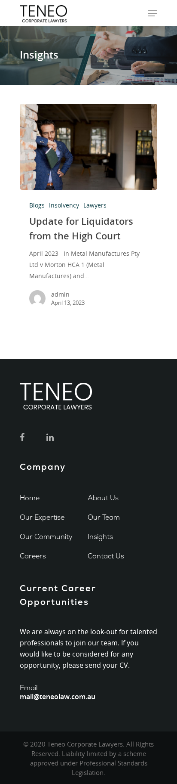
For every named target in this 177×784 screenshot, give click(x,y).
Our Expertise (42, 517)
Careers (33, 556)
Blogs (37, 205)
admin (60, 294)
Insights (100, 536)
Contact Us (106, 556)
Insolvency (64, 205)
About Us (103, 497)
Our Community (46, 536)
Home (30, 497)
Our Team (104, 517)
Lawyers (95, 205)
